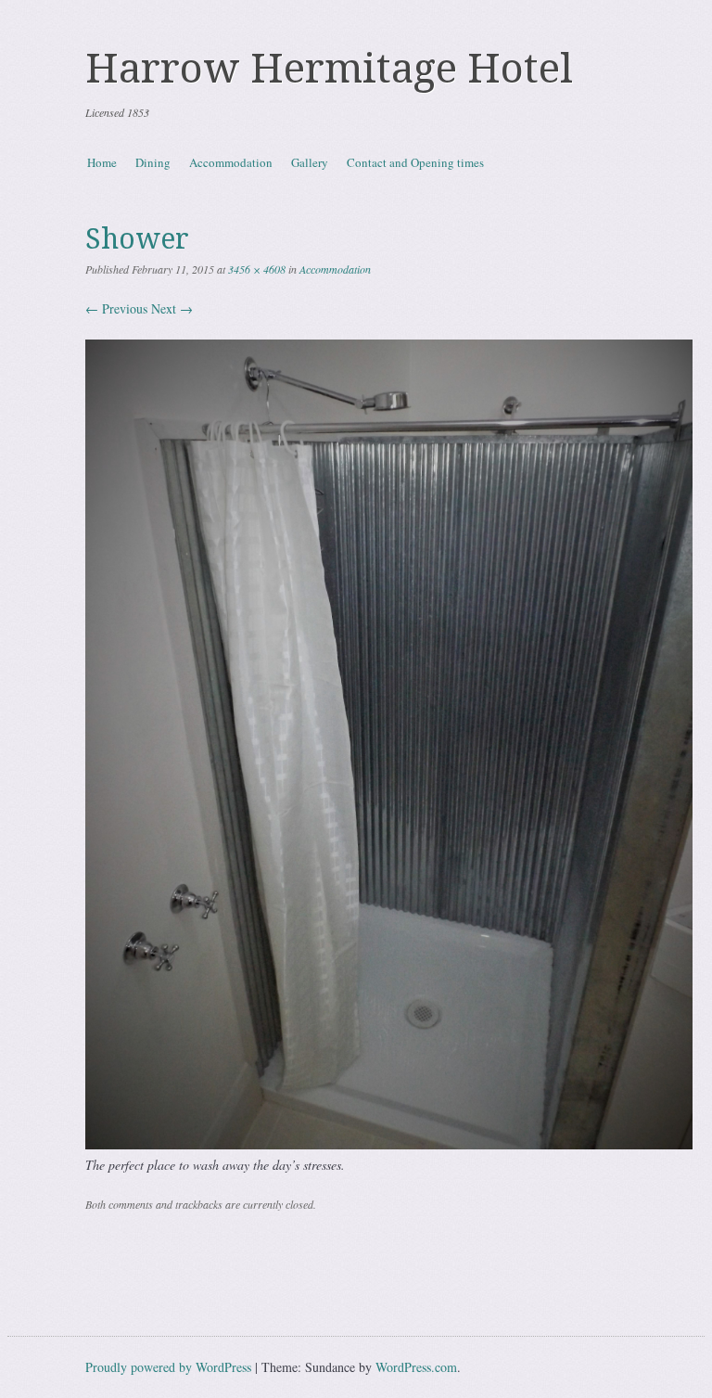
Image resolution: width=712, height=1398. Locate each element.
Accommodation (231, 162)
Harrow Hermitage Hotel (329, 69)
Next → (172, 308)
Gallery (309, 162)
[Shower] (389, 1144)
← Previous (116, 308)
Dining (153, 162)
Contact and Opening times (415, 162)
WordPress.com (416, 1367)
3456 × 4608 (257, 269)
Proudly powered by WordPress (168, 1367)
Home (102, 162)
